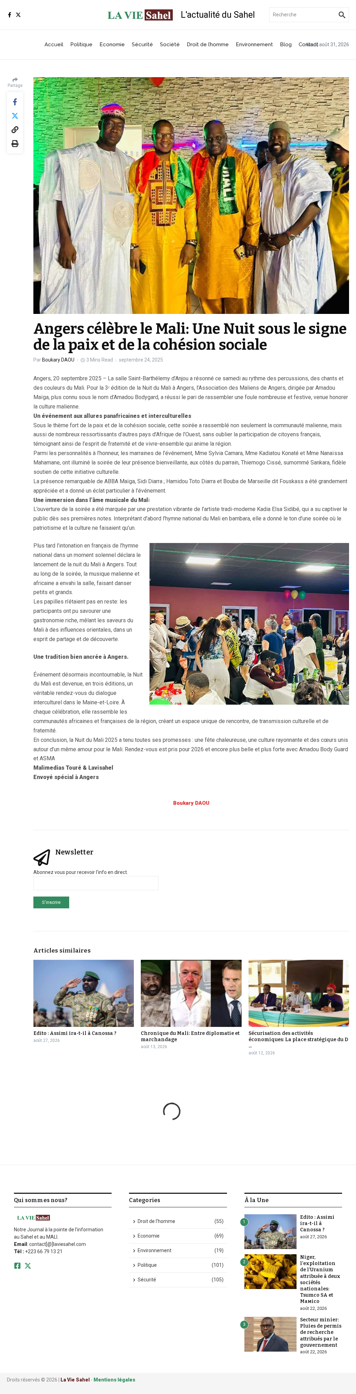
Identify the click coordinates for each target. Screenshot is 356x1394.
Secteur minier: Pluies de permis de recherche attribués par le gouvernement (320, 1332)
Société (170, 44)
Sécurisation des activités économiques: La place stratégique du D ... (298, 1039)
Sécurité (142, 44)
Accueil (53, 44)
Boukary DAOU (58, 360)
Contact (308, 44)
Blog (286, 44)
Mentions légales (114, 1380)
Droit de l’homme (208, 44)
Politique (81, 44)
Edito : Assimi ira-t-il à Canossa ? (74, 1033)
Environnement (254, 44)
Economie (112, 44)
